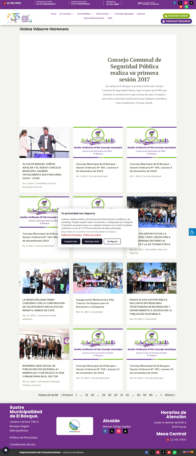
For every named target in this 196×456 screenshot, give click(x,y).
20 (92, 394)
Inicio (53, 14)
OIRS (109, 18)
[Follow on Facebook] (174, 3)
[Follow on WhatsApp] (186, 6)
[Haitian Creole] (188, 451)
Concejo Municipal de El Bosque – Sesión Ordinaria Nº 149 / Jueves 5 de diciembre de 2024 (151, 168)
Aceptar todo (70, 241)
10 (86, 394)
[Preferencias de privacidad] (6, 450)
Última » (170, 394)
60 (151, 394)
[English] (184, 451)
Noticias (37, 187)
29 (109, 394)
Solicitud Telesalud (178, 21)
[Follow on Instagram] (186, 3)
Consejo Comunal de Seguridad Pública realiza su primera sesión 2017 (134, 69)
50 (144, 394)
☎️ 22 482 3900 (12, 3)
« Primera (67, 394)
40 (138, 394)
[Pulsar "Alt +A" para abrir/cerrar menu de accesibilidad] (192, 232)
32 (127, 394)
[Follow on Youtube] (181, 6)
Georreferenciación (94, 18)
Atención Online (178, 16)
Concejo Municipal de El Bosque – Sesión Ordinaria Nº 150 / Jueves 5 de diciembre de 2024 (97, 168)
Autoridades (83, 14)
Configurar (112, 241)
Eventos (141, 14)
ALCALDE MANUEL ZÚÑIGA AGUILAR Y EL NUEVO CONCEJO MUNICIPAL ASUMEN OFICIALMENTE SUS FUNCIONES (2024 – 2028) (41, 171)
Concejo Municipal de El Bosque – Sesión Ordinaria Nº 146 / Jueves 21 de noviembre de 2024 (98, 369)
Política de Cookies (92, 235)
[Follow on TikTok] (191, 3)
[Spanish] (192, 451)
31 (121, 394)
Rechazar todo (92, 241)
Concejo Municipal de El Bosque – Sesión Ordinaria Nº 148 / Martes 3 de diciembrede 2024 (43, 237)
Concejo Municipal (124, 14)
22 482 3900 (178, 439)
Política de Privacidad (23, 437)
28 (103, 394)
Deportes (162, 249)
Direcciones (102, 14)
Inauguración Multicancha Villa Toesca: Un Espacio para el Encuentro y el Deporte (95, 303)
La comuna (65, 14)
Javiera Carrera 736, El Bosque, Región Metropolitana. (24, 426)
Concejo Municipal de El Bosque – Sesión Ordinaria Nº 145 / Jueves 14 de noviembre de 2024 (151, 369)
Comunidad (41, 183)
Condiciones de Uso (22, 444)
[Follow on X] (180, 3)
